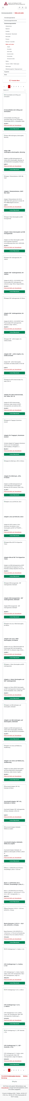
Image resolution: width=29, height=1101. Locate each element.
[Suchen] (19, 7)
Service (18, 1076)
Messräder (8, 36)
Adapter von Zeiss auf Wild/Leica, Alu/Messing (14, 761)
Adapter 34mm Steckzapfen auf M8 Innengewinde (14, 232)
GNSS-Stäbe (9, 51)
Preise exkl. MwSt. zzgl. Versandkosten (12, 125)
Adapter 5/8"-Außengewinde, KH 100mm (14, 273)
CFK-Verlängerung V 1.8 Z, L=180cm (12, 1005)
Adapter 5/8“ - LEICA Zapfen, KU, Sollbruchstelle (14, 354)
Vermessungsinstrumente (10, 20)
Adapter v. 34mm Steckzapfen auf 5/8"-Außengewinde (14, 680)
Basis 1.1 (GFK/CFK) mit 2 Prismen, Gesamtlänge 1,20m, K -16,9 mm (13, 883)
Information (12, 1076)
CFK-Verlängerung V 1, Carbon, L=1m (13, 964)
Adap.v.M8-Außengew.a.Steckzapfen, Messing (14, 151)
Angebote (6, 71)
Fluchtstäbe (9, 49)
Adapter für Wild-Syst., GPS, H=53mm (12, 476)
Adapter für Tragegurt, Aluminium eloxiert (14, 436)
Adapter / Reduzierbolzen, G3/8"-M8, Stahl (14, 192)
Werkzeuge (8, 66)
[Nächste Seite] (21, 86)
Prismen (7, 39)
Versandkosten (5, 1087)
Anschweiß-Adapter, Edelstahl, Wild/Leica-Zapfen (13, 842)
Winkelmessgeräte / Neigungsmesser (14, 69)
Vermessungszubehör (10, 23)
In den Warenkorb (14, 128)
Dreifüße (8, 31)
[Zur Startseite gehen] (14, 3)
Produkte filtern (15, 80)
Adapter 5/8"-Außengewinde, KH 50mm (14, 314)
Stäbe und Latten (10, 44)
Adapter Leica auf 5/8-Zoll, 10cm (13, 516)
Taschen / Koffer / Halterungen (12, 63)
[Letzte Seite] (23, 86)
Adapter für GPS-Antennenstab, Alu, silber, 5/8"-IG (13, 395)
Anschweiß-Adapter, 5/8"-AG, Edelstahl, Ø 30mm (13, 802)
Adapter (8, 46)
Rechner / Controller (10, 41)
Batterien (8, 28)
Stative (7, 61)
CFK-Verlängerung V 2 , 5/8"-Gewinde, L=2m (12, 1046)
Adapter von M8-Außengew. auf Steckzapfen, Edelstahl (13, 720)
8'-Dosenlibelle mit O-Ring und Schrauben (13, 110)
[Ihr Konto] (22, 7)
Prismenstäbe (9, 56)
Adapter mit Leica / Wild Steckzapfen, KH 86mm (11, 639)
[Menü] (3, 7)
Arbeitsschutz (9, 26)
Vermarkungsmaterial (9, 17)
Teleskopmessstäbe (11, 58)
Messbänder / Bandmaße (11, 34)
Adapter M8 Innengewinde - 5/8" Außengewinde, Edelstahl (13, 598)
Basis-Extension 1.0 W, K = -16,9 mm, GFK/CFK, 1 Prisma (13, 924)
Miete (5, 74)
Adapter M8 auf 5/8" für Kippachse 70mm (14, 558)
